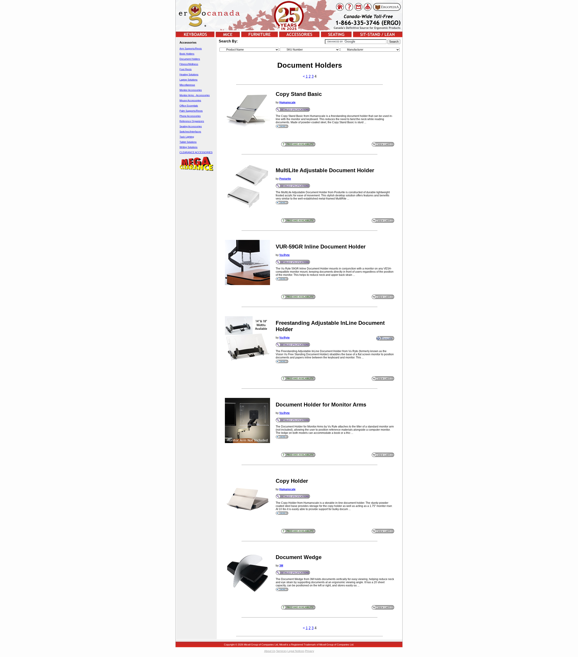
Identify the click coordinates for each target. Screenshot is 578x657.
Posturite (285, 178)
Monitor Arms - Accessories (194, 95)
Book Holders (186, 53)
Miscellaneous (187, 85)
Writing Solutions (188, 147)
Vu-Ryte (284, 255)
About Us (269, 651)
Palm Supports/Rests (191, 110)
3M (281, 565)
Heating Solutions (188, 74)
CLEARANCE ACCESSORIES (195, 152)
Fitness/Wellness (188, 64)
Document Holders (189, 59)
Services (281, 651)
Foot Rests (185, 69)
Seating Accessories (190, 126)
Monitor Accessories (190, 90)
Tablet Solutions (188, 142)
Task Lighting (186, 136)
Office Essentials (188, 105)
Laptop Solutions (188, 79)
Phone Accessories (190, 116)
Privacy (309, 651)
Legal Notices (295, 651)
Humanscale (287, 102)
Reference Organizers (191, 121)
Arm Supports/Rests (190, 48)
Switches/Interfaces (190, 131)
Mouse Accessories (190, 100)
